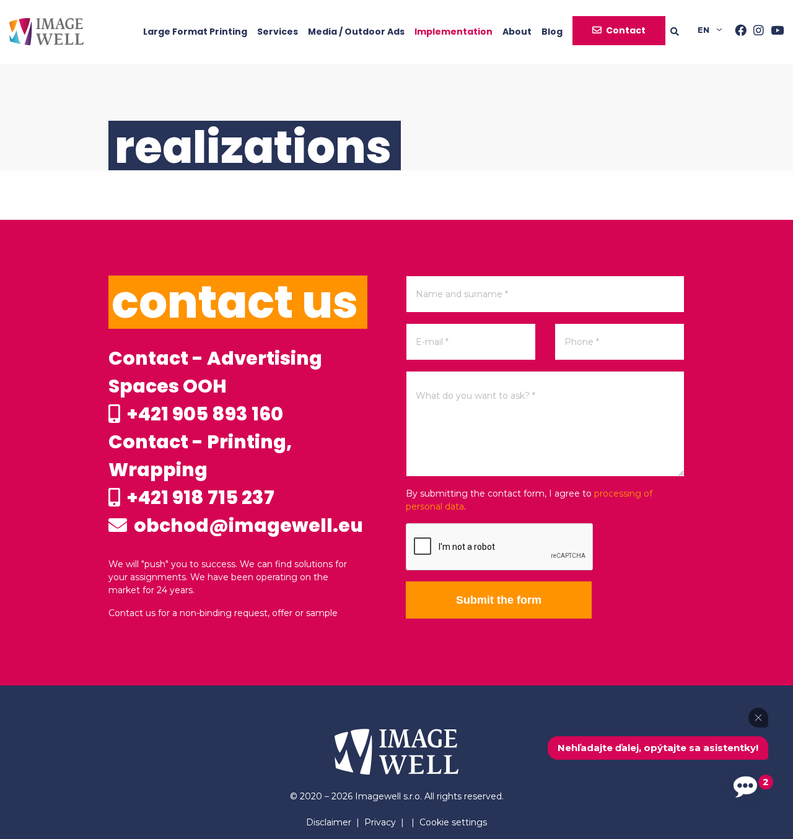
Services (277, 31)
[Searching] (684, 31)
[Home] (46, 31)
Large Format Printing (195, 31)
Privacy (380, 822)
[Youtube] (774, 31)
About (517, 31)
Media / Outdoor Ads (356, 31)
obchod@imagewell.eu (246, 525)
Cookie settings (453, 822)
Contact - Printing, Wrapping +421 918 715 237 (200, 469)
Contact (626, 30)
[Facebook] (737, 31)
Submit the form (498, 600)
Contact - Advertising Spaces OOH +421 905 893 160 (215, 386)
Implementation (453, 31)
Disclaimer (328, 822)
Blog (552, 31)
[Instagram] (755, 31)
